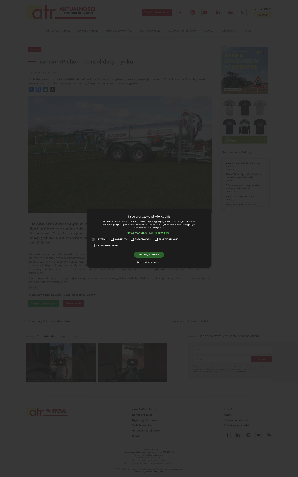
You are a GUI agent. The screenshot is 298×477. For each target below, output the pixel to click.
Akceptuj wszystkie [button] (148, 254)
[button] (149, 233)
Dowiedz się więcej (155, 227)
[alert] (149, 238)
